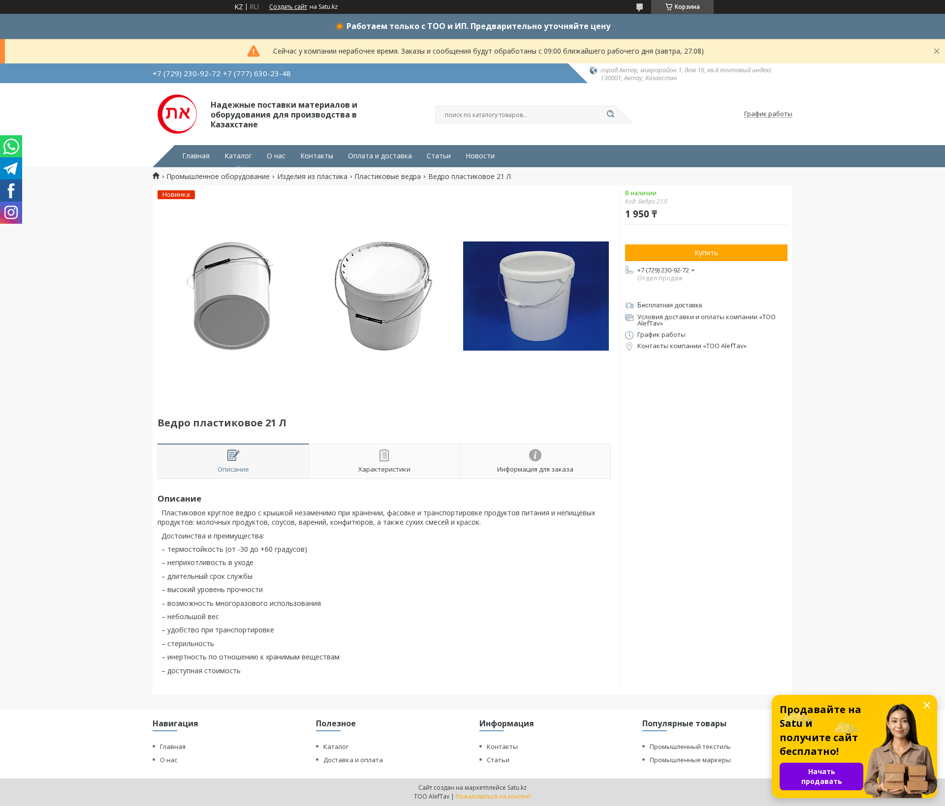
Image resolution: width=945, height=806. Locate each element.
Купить (706, 252)
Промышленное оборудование (218, 176)
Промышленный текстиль (690, 746)
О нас (276, 155)
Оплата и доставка (380, 155)
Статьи (439, 155)
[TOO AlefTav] (177, 114)
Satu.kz (517, 787)
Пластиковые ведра (387, 176)
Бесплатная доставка (669, 305)
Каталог (238, 155)
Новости (480, 155)
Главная (196, 155)
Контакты (316, 155)
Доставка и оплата (353, 759)
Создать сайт (288, 6)
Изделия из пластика (312, 176)
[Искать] (610, 114)
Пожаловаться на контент (493, 796)
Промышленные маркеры (690, 759)
